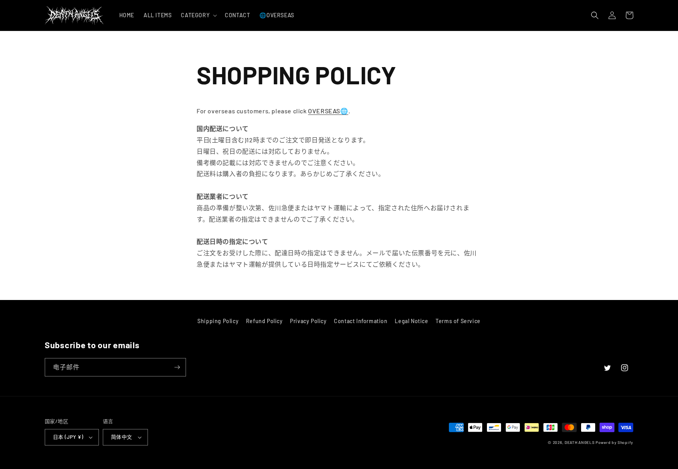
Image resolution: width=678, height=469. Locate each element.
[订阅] (177, 367)
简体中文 (121, 437)
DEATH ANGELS (579, 442)
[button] (198, 15)
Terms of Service (458, 321)
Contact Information (360, 321)
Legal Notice (411, 321)
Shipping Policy (218, 321)
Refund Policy (264, 321)
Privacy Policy (308, 321)
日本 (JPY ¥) (68, 437)
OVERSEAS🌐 (328, 111)
